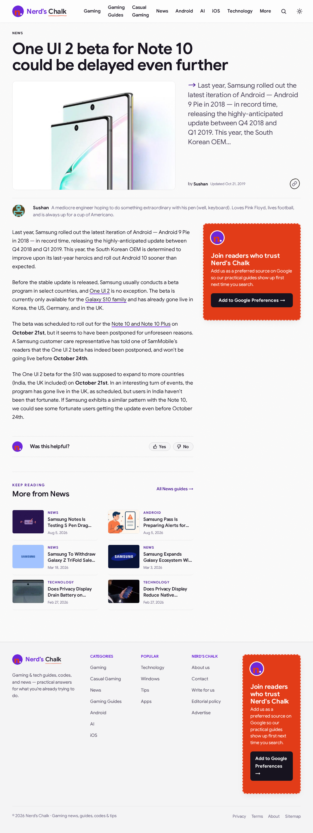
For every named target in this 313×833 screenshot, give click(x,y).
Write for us (203, 690)
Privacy (239, 816)
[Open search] (283, 11)
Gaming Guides (116, 11)
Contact (200, 678)
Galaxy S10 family (106, 299)
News (162, 11)
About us (201, 667)
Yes (162, 446)
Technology (239, 11)
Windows (150, 678)
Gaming (92, 11)
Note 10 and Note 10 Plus (141, 324)
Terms (257, 816)
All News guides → (174, 488)
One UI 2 (100, 291)
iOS (216, 11)
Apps (146, 701)
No (186, 446)
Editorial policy (206, 701)
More (265, 11)
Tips (145, 690)
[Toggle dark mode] (299, 11)
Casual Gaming (140, 11)
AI (202, 11)
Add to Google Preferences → (252, 300)
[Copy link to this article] (295, 184)
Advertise (201, 712)
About (274, 816)
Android (184, 11)
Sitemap (293, 816)
